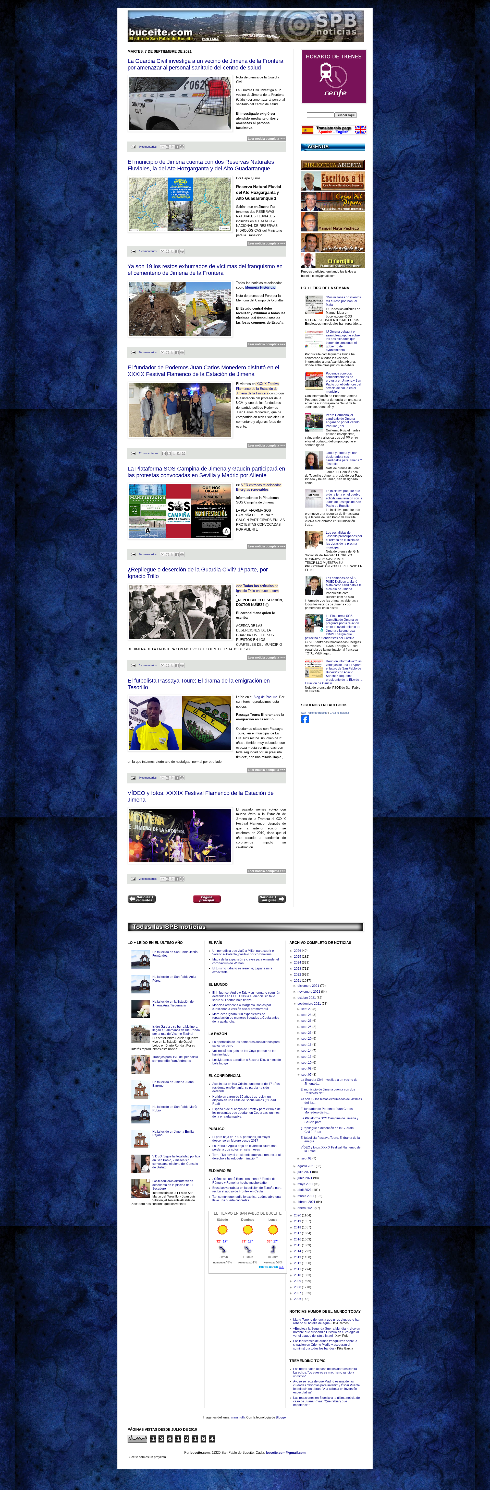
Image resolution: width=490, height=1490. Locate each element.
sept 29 (306, 1009)
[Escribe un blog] (167, 146)
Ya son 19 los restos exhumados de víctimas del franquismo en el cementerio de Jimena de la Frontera (205, 269)
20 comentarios (148, 453)
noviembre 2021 (309, 991)
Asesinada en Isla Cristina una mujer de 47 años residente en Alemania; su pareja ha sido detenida (246, 1087)
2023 (298, 968)
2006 (298, 1299)
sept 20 (306, 1038)
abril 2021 (305, 1190)
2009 (298, 1281)
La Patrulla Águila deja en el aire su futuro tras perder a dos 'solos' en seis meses (244, 1147)
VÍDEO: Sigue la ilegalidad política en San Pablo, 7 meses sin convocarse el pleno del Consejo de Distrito (176, 1162)
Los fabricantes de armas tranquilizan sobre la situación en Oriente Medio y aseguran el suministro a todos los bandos (325, 1344)
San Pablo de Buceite (314, 712)
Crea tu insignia (339, 712)
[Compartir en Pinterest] (182, 146)
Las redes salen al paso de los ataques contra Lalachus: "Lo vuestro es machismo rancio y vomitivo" (325, 1372)
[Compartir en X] (172, 146)
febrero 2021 (307, 1202)
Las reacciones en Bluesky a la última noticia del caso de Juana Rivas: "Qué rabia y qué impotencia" (327, 1401)
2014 (298, 1251)
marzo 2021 (306, 1196)
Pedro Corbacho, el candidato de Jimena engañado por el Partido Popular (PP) (343, 420)
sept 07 (306, 1074)
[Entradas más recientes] (142, 899)
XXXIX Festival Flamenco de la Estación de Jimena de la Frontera (257, 388)
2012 (298, 1263)
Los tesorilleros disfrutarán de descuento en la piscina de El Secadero (172, 1184)
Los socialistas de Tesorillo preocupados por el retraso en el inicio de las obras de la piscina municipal (344, 540)
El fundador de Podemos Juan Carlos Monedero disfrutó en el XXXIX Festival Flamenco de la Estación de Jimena (203, 370)
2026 (298, 951)
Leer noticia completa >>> (266, 138)
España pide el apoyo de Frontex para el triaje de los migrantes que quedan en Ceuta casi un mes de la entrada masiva (246, 1112)
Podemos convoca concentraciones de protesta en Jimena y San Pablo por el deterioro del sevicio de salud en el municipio (343, 383)
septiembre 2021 (310, 1003)
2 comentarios (148, 878)
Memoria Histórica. (260, 287)
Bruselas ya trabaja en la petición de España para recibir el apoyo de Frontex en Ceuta (246, 1189)
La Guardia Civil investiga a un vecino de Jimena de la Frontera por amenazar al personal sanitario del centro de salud (205, 64)
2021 (298, 980)
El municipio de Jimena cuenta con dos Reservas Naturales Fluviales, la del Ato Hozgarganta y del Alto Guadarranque (201, 165)
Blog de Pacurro (265, 697)
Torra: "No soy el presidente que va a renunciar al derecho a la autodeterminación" (246, 1156)
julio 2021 (305, 1172)
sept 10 (306, 1062)
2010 (298, 1275)
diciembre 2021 (309, 986)
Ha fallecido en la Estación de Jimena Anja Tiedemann (173, 1003)
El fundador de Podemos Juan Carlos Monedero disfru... (327, 1110)
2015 (298, 1245)
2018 (298, 1227)
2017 (298, 1233)
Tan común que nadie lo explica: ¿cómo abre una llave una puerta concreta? (246, 1198)
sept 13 (306, 1057)
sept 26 (306, 1021)
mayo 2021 (306, 1184)
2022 (298, 974)
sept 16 (306, 1045)
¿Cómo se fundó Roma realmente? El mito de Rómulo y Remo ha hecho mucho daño (244, 1180)
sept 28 (306, 1015)
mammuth (238, 1417)
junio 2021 (305, 1178)
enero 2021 (306, 1208)
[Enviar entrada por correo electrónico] (133, 146)
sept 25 (306, 1027)
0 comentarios (148, 146)
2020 (298, 1215)
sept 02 (306, 1158)
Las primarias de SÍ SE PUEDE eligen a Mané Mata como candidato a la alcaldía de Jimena (344, 583)
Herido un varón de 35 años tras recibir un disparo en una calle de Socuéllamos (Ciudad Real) (244, 1100)
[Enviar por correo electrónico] (162, 146)
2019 (298, 1221)
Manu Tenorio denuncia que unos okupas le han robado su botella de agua (326, 1321)
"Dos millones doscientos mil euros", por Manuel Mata (343, 301)
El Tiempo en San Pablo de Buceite (247, 1213)
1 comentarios (148, 251)
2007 (298, 1293)
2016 (298, 1239)
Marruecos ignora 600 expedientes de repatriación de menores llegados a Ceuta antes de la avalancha (245, 1017)
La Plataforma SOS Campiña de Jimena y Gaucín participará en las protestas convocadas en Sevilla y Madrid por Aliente (206, 471)
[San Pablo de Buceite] (305, 722)
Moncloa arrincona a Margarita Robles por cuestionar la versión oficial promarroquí (241, 1007)
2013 (298, 1257)
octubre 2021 (307, 998)
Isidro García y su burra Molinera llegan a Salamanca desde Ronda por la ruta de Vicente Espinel (176, 1030)
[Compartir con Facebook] (177, 146)
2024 (298, 962)
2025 (298, 956)
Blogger (281, 1417)
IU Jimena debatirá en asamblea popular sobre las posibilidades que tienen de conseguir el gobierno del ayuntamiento (343, 341)
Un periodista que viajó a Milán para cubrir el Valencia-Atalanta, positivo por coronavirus (243, 952)
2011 (298, 1269)
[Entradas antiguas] (272, 899)
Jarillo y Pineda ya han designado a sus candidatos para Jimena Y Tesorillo (344, 458)
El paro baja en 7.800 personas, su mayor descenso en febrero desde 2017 (241, 1138)
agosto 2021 (307, 1166)
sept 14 (306, 1050)
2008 (298, 1287)
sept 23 (306, 1033)
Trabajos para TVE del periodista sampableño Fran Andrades (175, 1058)
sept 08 (306, 1068)
